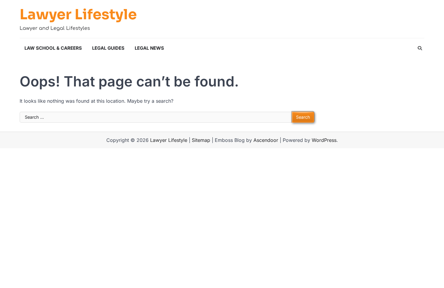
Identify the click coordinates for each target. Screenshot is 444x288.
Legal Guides (108, 48)
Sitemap (201, 140)
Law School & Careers (53, 48)
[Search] (419, 48)
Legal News (149, 48)
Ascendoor (265, 140)
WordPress (324, 140)
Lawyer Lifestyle (78, 14)
